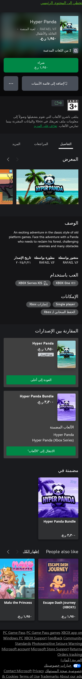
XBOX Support (35, 637)
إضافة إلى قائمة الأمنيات (47, 83)
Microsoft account (16, 648)
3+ (60, 103)
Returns (76, 648)
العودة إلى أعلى (41, 380)
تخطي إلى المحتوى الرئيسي (61, 2)
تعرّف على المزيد (45, 126)
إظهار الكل (31, 551)
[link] (58, 508)
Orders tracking (69, 654)
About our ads (71, 676)
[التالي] (8, 159)
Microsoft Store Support (50, 648)
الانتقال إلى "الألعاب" (41, 451)
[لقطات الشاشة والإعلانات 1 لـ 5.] (47, 186)
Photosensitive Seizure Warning (57, 643)
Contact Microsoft (18, 670)
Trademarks (50, 676)
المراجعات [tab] (41, 144)
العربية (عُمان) (71, 659)
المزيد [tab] (16, 144)
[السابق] (17, 159)
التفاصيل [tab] (66, 144)
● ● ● (11, 83)
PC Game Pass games (43, 632)
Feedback (55, 637)
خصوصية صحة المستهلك (63, 670)
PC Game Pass (14, 632)
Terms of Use (29, 676)
